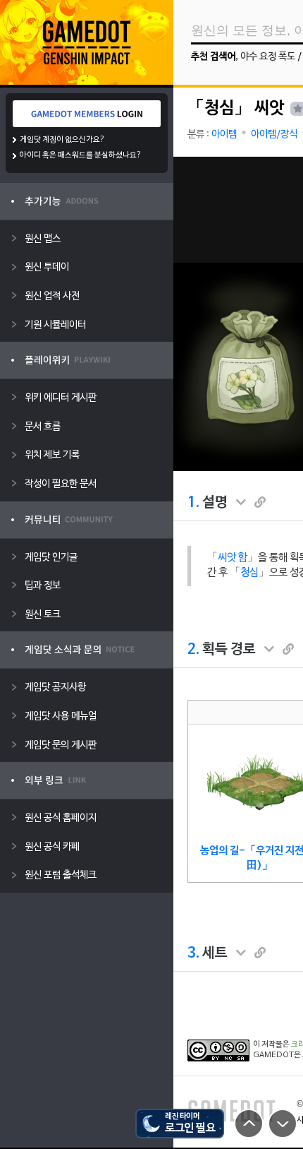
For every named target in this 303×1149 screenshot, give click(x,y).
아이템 (224, 134)
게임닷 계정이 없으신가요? (62, 140)
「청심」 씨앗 (235, 109)
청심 (249, 572)
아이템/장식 (274, 134)
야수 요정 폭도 (267, 57)
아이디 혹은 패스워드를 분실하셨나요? (81, 155)
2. (193, 649)
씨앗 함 (232, 558)
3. (193, 953)
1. (193, 503)
